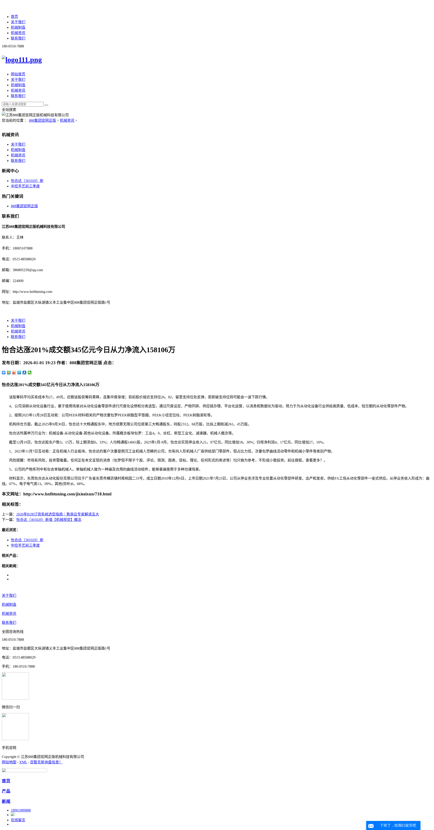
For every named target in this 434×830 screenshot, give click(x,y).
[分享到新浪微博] (14, 372)
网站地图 (9, 762)
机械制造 (18, 27)
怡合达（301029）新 (27, 181)
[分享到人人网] (24, 372)
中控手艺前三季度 (25, 186)
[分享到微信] (30, 372)
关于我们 (18, 22)
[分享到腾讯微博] (19, 372)
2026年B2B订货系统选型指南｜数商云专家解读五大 (57, 514)
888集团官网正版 (42, 120)
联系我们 (18, 38)
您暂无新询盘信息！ (46, 762)
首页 (14, 17)
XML (23, 762)
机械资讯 (18, 33)
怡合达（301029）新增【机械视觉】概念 (48, 520)
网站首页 (18, 74)
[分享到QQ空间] (9, 372)
